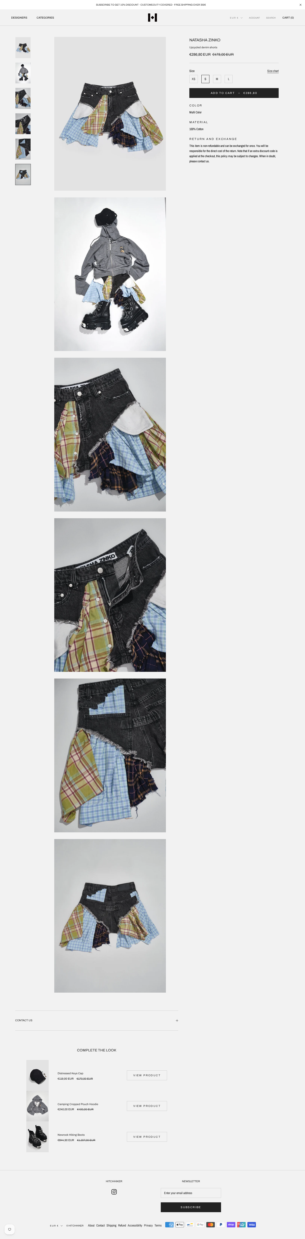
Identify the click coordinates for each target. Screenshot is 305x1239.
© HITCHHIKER (75, 1225)
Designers (19, 17)
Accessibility (135, 1225)
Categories (45, 17)
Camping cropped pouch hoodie (78, 1104)
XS (193, 79)
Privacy (148, 1225)
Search (271, 18)
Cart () (288, 17)
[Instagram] (114, 1191)
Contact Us (23, 1020)
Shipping (111, 1225)
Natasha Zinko (204, 40)
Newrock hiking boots (71, 1134)
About (91, 1225)
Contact (100, 1225)
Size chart (273, 71)
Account (254, 18)
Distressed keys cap (70, 1073)
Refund (122, 1225)
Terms (158, 1225)
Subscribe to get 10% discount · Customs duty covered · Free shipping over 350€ (151, 4)
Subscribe (191, 1207)
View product (147, 1075)
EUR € (234, 18)
